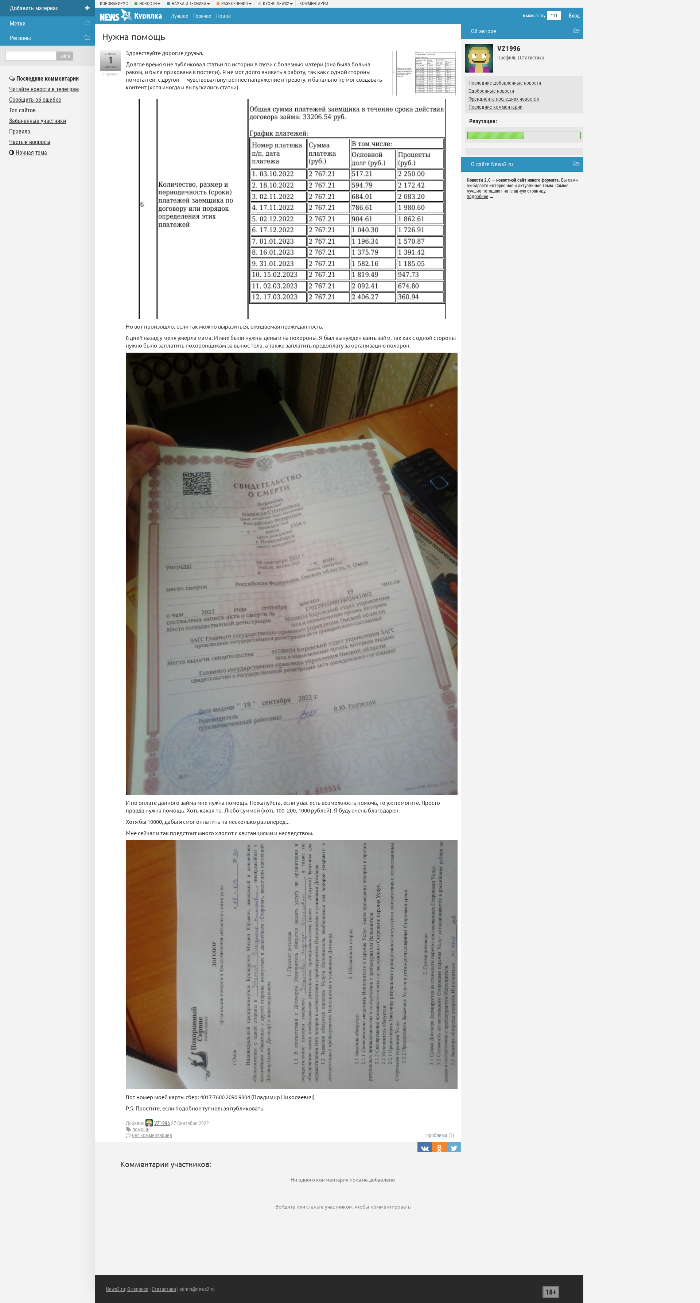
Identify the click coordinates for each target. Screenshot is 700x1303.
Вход (574, 15)
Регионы (20, 38)
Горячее (202, 16)
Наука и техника (189, 3)
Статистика (532, 58)
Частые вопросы (29, 142)
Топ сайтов (22, 110)
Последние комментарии (495, 107)
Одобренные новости (491, 91)
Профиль (507, 58)
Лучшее (179, 16)
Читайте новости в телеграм (44, 89)
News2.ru (115, 1289)
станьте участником (329, 1206)
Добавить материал (34, 8)
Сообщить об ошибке (35, 99)
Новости (148, 3)
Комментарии (313, 3)
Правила (19, 131)
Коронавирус (114, 3)
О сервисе (137, 1289)
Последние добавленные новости (504, 83)
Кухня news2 (276, 3)
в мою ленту (534, 15)
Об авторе (483, 31)
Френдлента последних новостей (503, 99)
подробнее (477, 196)
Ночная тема (30, 152)
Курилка (148, 15)
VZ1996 (162, 1123)
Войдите (285, 1206)
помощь (140, 1129)
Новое (223, 16)
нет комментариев (152, 1135)
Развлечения (234, 3)
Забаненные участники (37, 120)
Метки (18, 23)
